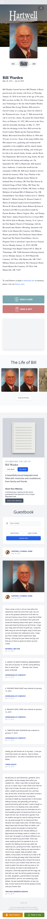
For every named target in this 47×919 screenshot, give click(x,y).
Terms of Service (29, 909)
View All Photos (23, 398)
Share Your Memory (14, 501)
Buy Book (22, 469)
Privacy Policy (17, 909)
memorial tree (29, 280)
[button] (23, 576)
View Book (10, 469)
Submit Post (23, 538)
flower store (19, 284)
